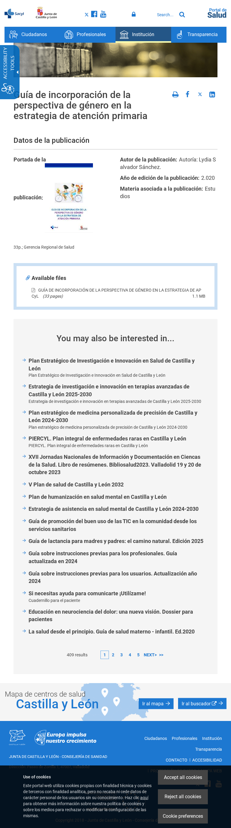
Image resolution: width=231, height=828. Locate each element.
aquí (144, 797)
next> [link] (150, 654)
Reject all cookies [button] (183, 796)
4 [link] (130, 654)
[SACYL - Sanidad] (14, 13)
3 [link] (121, 654)
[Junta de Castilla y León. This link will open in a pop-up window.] (46, 13)
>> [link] (161, 654)
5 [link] (138, 654)
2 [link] (113, 654)
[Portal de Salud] (217, 12)
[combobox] (165, 14)
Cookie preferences (183, 816)
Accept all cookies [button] (183, 777)
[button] (156, 703)
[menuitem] (32, 35)
